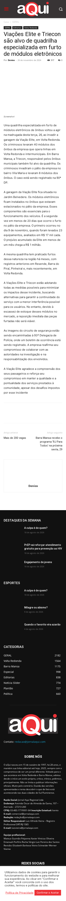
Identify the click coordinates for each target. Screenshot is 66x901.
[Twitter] (15, 68)
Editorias (17, 27)
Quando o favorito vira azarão (42, 624)
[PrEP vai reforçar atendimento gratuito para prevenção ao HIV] (12, 549)
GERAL (15, 21)
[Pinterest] (24, 68)
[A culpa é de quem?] (12, 532)
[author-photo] (33, 480)
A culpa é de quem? (35, 527)
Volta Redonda (30, 27)
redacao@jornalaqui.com (30, 741)
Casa (6, 21)
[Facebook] (7, 68)
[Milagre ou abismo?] (12, 612)
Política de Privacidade (20, 892)
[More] (41, 68)
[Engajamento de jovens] (12, 566)
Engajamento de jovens (38, 562)
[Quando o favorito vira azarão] (12, 629)
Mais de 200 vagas (15, 438)
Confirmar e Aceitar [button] (48, 892)
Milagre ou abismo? (36, 607)
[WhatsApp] (32, 68)
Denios (11, 60)
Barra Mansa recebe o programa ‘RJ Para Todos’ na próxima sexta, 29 (49, 443)
